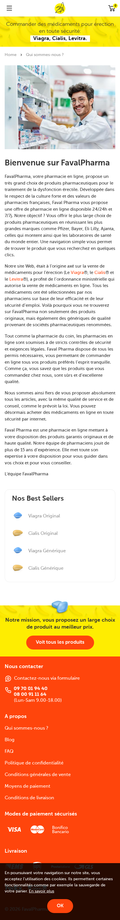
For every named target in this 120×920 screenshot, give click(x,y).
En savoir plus (41, 891)
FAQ (9, 751)
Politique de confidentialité (34, 763)
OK (60, 906)
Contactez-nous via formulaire (47, 678)
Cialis (99, 272)
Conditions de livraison (29, 798)
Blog (10, 740)
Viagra (77, 272)
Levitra (16, 279)
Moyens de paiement (27, 786)
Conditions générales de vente (38, 775)
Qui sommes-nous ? (26, 728)
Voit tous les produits (60, 642)
